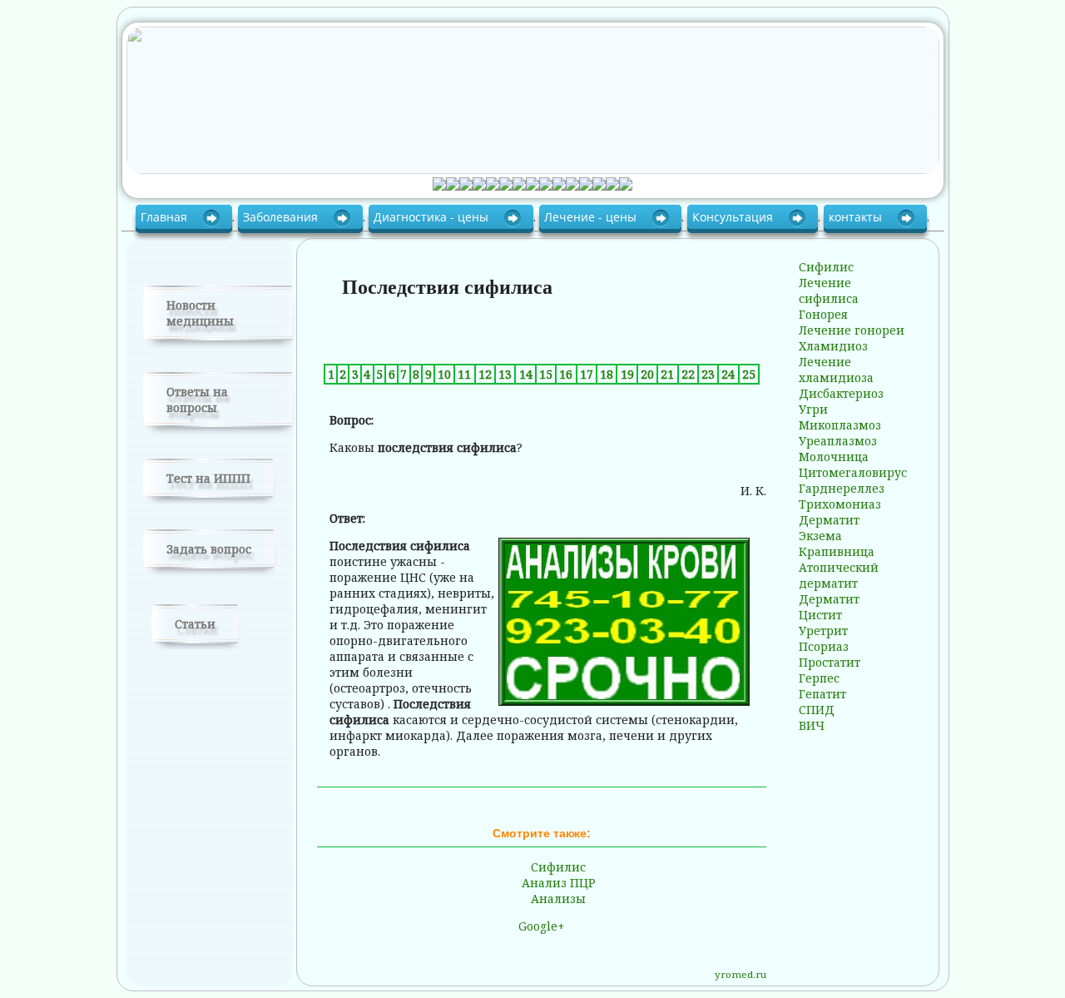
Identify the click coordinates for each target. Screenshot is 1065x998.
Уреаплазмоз (838, 441)
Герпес (819, 678)
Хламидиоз (833, 346)
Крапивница (836, 551)
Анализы (558, 898)
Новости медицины (200, 313)
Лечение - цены (592, 217)
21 (667, 374)
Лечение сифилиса (829, 290)
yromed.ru (740, 974)
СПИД (817, 709)
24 (728, 374)
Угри (813, 409)
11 (464, 374)
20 (647, 374)
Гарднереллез (841, 488)
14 (525, 374)
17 (586, 374)
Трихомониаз (840, 504)
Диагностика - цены (433, 217)
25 (748, 374)
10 (444, 374)
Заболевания (282, 217)
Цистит (820, 615)
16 (565, 374)
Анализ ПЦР (559, 883)
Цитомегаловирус (853, 472)
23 (708, 374)
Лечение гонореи (851, 330)
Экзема (820, 536)
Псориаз (824, 646)
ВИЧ (812, 725)
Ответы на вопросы (197, 399)
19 (627, 374)
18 (606, 374)
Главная (166, 217)
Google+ (541, 926)
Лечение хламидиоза (836, 369)
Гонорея (823, 314)
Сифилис (558, 867)
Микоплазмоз (840, 425)
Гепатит (822, 694)
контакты (857, 217)
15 (545, 374)
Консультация (734, 217)
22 (688, 374)
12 (485, 374)
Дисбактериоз (841, 393)
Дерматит (829, 520)
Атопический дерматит (839, 575)
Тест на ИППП (208, 478)
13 (505, 374)
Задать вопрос (208, 549)
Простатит (829, 662)
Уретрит (823, 630)
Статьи (195, 624)
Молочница (834, 456)
